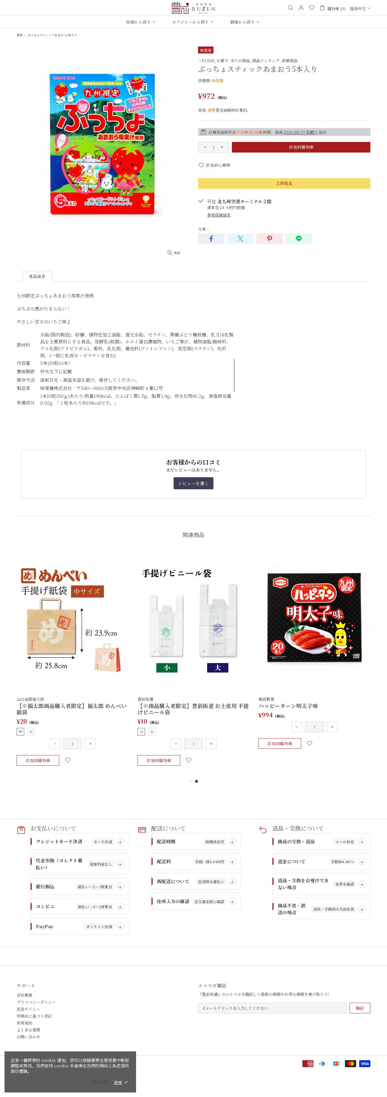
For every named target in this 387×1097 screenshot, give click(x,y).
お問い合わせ (28, 1036)
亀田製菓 (266, 699)
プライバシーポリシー (36, 1002)
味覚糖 (217, 80)
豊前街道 (193, 8)
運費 (212, 110)
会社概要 (24, 995)
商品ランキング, (266, 60)
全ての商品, (240, 60)
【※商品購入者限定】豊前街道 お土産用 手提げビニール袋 (193, 709)
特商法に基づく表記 (34, 1015)
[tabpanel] (72, 663)
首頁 (20, 35)
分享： (204, 229)
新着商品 (290, 60)
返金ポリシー (28, 1009)
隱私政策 (100, 1082)
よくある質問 (28, 1029)
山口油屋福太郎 (30, 699)
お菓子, (222, 60)
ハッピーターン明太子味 (288, 706)
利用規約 (24, 1022)
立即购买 (284, 183)
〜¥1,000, (207, 60)
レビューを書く (193, 483)
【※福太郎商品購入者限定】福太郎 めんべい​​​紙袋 (72, 709)
